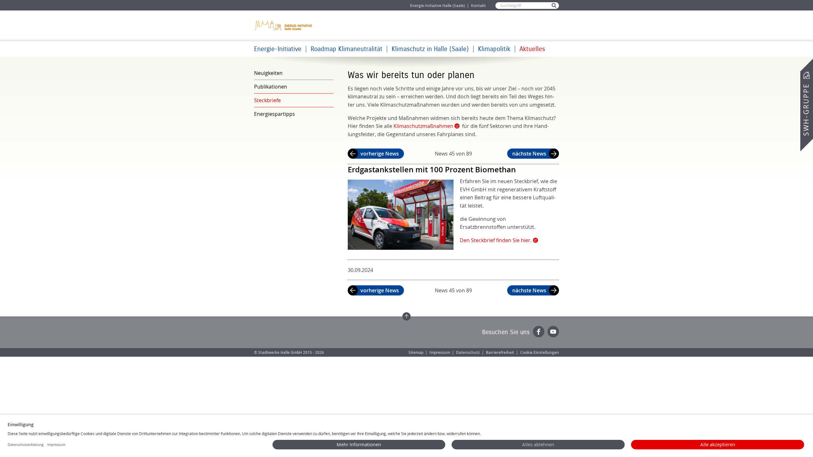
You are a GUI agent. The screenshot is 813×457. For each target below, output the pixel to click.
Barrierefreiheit (500, 352)
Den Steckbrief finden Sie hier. (496, 240)
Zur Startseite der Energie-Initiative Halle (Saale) (283, 25)
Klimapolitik (494, 49)
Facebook (538, 331)
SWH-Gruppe (806, 109)
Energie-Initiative (277, 49)
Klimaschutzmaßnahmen (423, 126)
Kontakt (478, 5)
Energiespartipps (274, 113)
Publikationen (270, 86)
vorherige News (379, 153)
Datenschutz (468, 352)
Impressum (439, 352)
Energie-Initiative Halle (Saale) (437, 5)
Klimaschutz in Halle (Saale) (430, 49)
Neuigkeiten (268, 73)
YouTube (553, 331)
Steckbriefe (267, 100)
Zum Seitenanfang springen (406, 316)
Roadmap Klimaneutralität (346, 49)
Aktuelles (532, 49)
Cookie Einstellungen (539, 352)
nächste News (529, 153)
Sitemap (415, 352)
